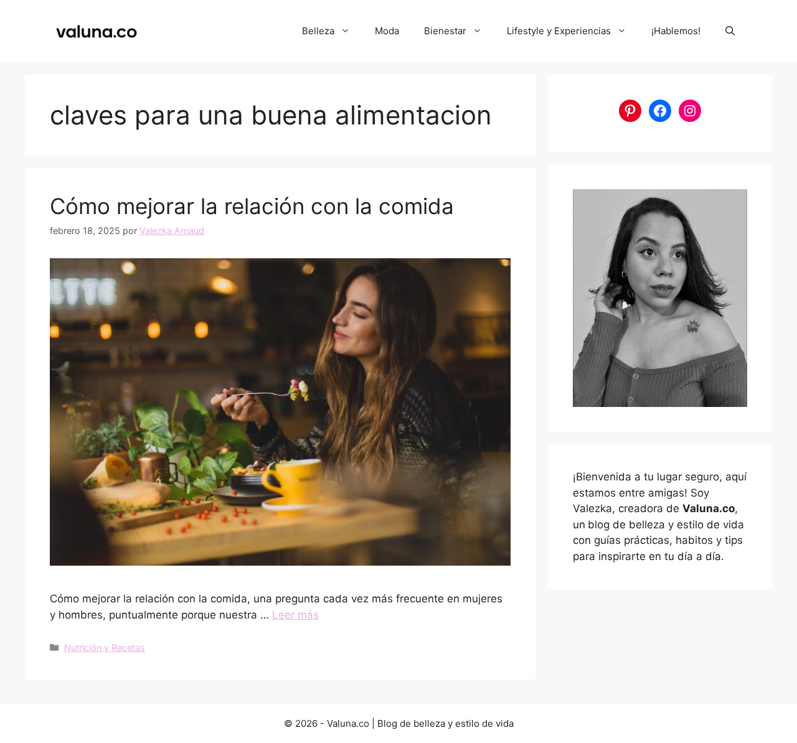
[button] (730, 31)
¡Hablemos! (675, 31)
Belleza (318, 31)
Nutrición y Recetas (104, 647)
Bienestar (445, 31)
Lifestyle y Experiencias (559, 31)
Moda (387, 31)
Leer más (295, 615)
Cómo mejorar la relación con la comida (252, 206)
